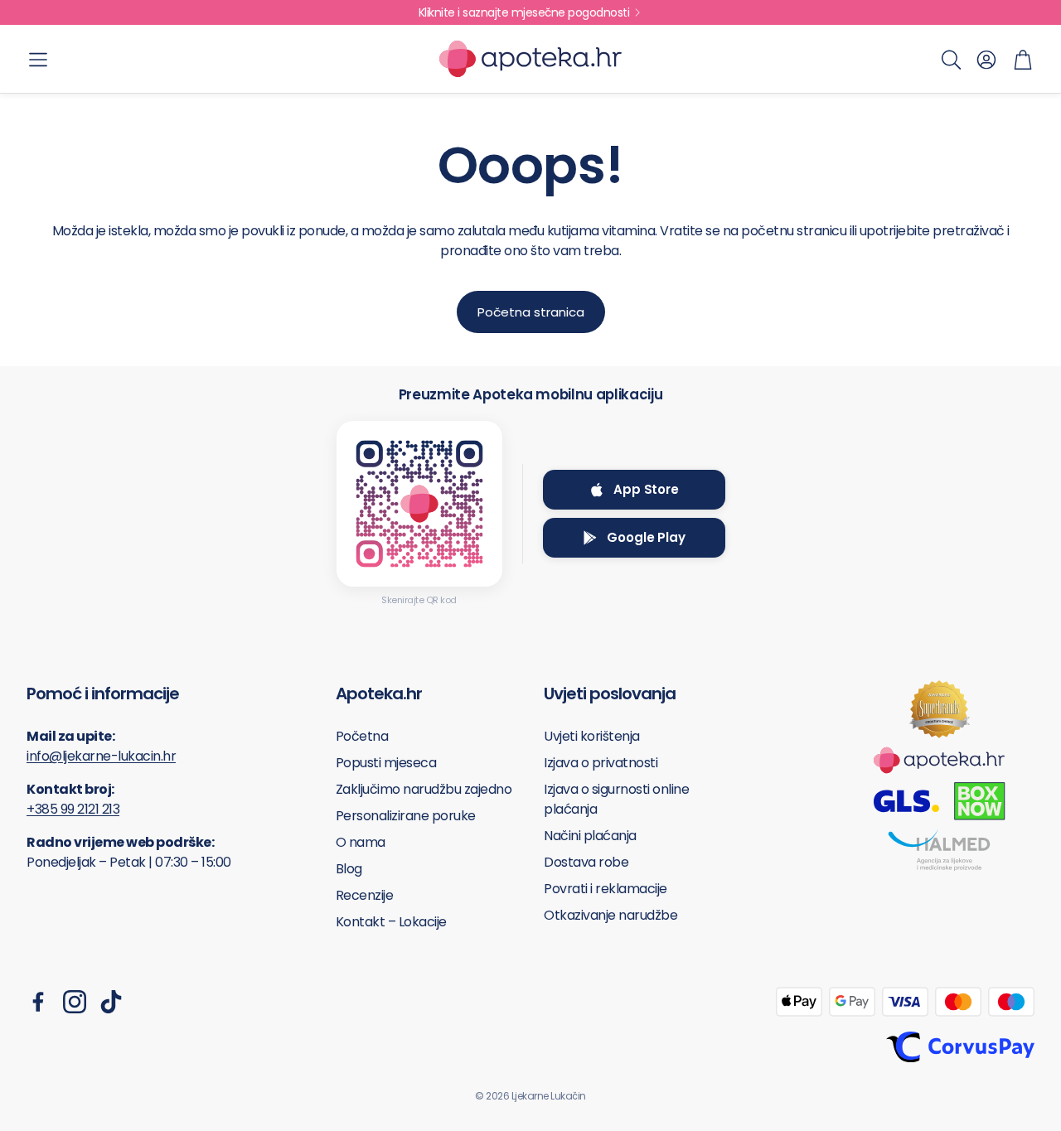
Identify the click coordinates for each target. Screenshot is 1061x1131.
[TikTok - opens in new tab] (111, 1001)
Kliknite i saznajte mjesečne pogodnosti (524, 12)
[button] (38, 59)
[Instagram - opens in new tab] (74, 1001)
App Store (646, 489)
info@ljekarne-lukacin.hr (101, 756)
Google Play (646, 537)
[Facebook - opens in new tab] (38, 1001)
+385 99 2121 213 (73, 809)
